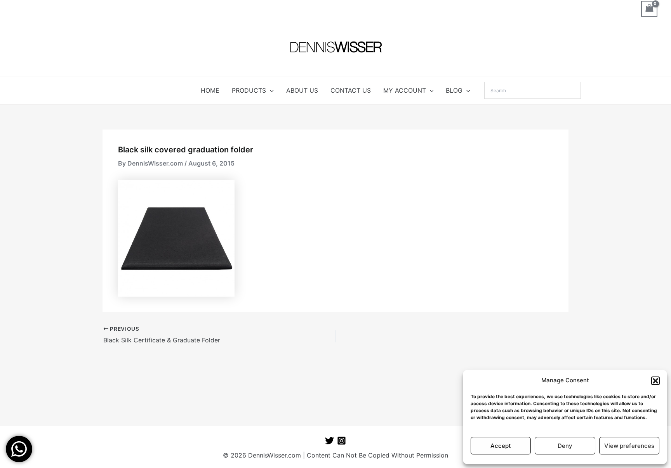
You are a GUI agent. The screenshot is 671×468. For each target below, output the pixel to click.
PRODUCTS (249, 90)
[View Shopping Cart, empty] (649, 9)
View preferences (629, 445)
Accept (500, 445)
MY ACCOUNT (404, 90)
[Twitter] (329, 441)
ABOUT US (302, 90)
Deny (565, 445)
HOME (210, 90)
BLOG (454, 90)
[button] (655, 381)
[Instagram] (341, 441)
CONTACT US (350, 90)
